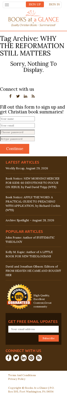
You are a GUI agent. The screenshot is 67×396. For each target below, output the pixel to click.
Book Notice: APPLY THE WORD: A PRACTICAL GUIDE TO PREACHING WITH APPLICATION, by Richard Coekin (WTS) (33, 203)
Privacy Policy (16, 379)
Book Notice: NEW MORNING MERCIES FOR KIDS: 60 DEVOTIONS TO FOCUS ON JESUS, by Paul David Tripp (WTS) (32, 183)
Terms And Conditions (22, 375)
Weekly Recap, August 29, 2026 (27, 168)
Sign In (54, 4)
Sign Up (35, 4)
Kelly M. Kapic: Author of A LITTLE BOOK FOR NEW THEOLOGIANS (29, 254)
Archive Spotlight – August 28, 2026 (30, 220)
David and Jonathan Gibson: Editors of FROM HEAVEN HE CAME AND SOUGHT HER (33, 271)
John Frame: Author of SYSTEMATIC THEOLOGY (30, 240)
